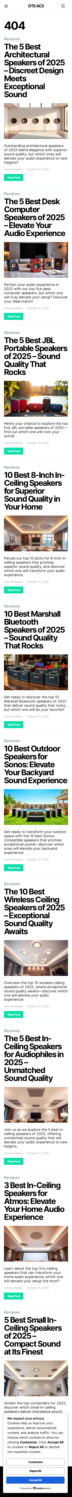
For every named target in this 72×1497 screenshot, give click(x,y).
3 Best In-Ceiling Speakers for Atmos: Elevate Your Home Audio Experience (34, 1201)
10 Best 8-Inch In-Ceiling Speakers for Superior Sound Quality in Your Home (34, 491)
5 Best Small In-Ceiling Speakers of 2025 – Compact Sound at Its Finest (33, 1336)
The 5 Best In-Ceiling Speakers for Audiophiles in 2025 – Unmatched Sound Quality (34, 1058)
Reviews (12, 39)
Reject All (35, 1471)
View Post (13, 177)
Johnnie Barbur (13, 169)
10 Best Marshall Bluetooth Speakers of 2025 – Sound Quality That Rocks (34, 629)
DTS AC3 (36, 6)
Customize (35, 1462)
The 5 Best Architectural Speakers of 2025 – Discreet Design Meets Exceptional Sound (34, 70)
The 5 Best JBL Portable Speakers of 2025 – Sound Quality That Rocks (35, 356)
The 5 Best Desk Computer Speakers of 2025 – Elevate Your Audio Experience (34, 217)
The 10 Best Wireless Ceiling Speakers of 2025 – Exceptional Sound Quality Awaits (34, 911)
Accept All (35, 1480)
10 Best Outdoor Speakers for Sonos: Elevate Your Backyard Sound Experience (35, 764)
